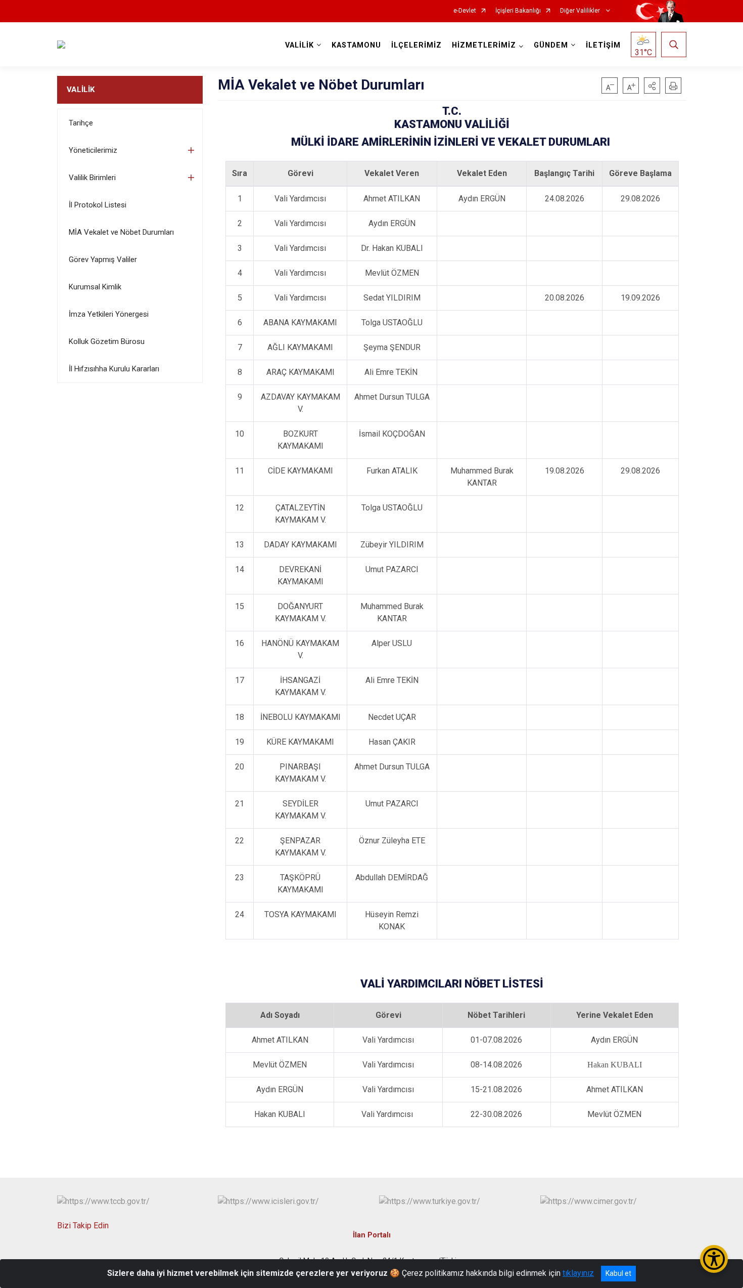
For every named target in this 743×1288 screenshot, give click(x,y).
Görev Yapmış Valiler (103, 259)
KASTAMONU (356, 45)
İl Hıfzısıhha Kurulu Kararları (114, 368)
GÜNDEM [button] (551, 45)
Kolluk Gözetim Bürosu (107, 341)
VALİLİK (81, 89)
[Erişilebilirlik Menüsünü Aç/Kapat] (714, 1259)
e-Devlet (464, 11)
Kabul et (618, 1273)
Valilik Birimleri (92, 177)
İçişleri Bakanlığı (518, 11)
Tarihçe (81, 122)
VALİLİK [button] (299, 45)
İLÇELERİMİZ (416, 45)
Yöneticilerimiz (93, 150)
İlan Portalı (372, 1235)
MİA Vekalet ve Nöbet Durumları (121, 232)
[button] (652, 85)
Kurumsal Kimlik (95, 286)
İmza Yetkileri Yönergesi (109, 314)
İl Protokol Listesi (97, 204)
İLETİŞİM (603, 45)
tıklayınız (578, 1273)
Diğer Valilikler (580, 11)
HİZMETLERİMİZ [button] (484, 45)
